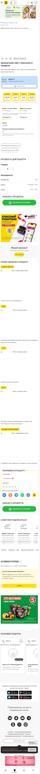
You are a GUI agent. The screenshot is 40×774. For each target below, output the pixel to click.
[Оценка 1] (3, 487)
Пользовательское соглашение (16, 734)
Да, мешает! (19, 254)
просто (3, 550)
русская (4, 125)
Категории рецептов (28, 736)
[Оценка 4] (12, 487)
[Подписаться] (21, 641)
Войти (19, 585)
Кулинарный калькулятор (9, 145)
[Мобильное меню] (2, 2)
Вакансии (28, 734)
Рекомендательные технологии (13, 736)
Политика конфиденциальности (23, 731)
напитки (11, 550)
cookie (25, 750)
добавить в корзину (21, 202)
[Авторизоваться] (36, 3)
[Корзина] (32, 3)
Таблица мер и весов (8, 150)
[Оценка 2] (6, 487)
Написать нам (20, 741)
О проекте (10, 731)
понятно (32, 749)
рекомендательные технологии (11, 750)
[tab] (5, 771)
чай (18, 550)
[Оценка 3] (9, 487)
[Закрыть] (37, 741)
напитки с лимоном (27, 550)
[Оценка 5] (15, 487)
